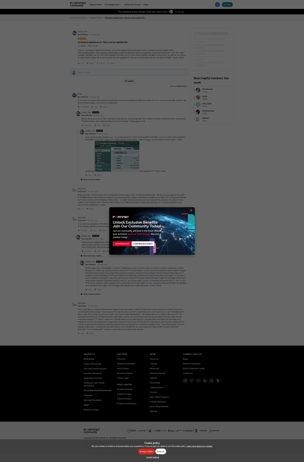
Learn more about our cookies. (199, 446)
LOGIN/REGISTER (122, 244)
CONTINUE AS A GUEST (143, 244)
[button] (152, 457)
